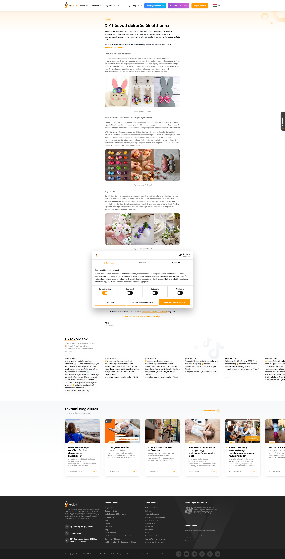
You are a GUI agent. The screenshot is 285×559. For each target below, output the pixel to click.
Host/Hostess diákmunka (155, 517)
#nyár (92, 385)
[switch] (130, 293)
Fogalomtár (109, 517)
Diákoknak (95, 5)
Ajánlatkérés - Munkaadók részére (119, 536)
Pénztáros (149, 530)
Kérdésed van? (283, 120)
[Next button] (226, 374)
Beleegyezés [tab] (109, 263)
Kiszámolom (192, 538)
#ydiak (86, 385)
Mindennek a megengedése (174, 302)
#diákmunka (270, 374)
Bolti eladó (149, 511)
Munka (82, 5)
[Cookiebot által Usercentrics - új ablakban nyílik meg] (180, 255)
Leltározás (149, 526)
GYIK (106, 520)
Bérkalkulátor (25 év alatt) (115, 514)
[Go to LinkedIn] (217, 554)
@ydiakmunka (71, 358)
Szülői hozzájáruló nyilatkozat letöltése (120, 542)
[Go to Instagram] (194, 554)
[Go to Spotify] (202, 554)
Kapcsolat (137, 5)
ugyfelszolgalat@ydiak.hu (82, 526)
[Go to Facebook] (210, 554)
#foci (187, 369)
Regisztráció (199, 5)
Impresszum (166, 554)
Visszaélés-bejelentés (149, 554)
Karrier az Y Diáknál (112, 539)
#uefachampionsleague (205, 366)
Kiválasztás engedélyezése (142, 302)
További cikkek (208, 410)
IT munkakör (150, 523)
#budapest (190, 366)
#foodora (80, 388)
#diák (125, 372)
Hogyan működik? (112, 511)
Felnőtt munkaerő (177, 5)
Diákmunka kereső (152, 508)
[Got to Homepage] (71, 5)
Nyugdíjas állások (154, 5)
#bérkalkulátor (271, 377)
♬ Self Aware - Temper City (77, 390)
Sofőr (147, 533)
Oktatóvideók (110, 533)
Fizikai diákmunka (152, 514)
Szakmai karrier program (155, 542)
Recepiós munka (151, 536)
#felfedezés (70, 388)
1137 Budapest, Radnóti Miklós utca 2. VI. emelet (83, 540)
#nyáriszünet (110, 374)
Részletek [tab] (142, 262)
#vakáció (149, 374)
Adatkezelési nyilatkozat (119, 554)
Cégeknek (109, 5)
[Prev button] (58, 374)
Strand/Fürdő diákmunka (155, 539)
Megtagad (110, 302)
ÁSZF (134, 554)
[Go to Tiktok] (178, 554)
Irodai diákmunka (152, 520)
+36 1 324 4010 (76, 533)
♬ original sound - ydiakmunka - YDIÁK (121, 377)
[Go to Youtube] (186, 554)
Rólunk (120, 5)
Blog (128, 5)
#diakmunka (244, 364)
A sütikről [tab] (176, 262)
